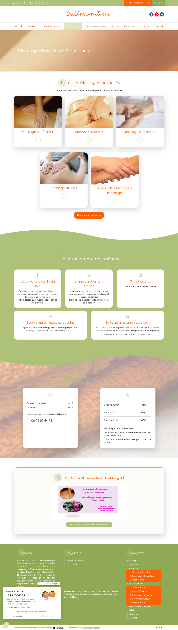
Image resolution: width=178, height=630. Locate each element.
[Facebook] (151, 14)
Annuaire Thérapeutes (91, 628)
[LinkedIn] (162, 14)
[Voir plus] (38, 139)
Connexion (159, 627)
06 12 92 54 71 (41, 420)
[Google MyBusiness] (156, 14)
